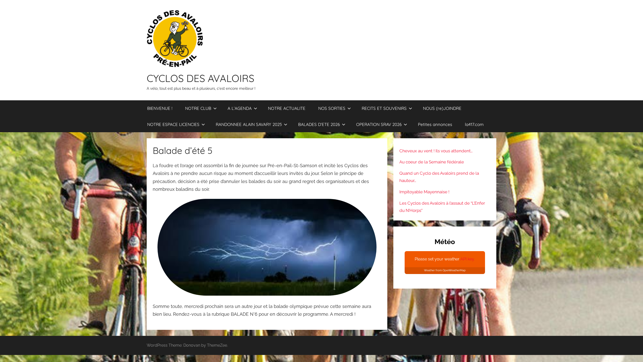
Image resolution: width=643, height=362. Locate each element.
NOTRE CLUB (198, 108)
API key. (467, 259)
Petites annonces (435, 124)
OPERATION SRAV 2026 (379, 124)
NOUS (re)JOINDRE (442, 108)
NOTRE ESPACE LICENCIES (173, 124)
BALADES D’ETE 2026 (319, 124)
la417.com (474, 124)
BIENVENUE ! (159, 108)
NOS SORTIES (331, 108)
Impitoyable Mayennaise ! (424, 191)
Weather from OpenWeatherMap (445, 270)
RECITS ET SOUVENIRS (384, 108)
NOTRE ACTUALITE (286, 108)
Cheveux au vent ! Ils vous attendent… (436, 150)
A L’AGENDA (240, 108)
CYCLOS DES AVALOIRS (200, 78)
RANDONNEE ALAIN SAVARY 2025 (249, 124)
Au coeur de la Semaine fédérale (431, 161)
